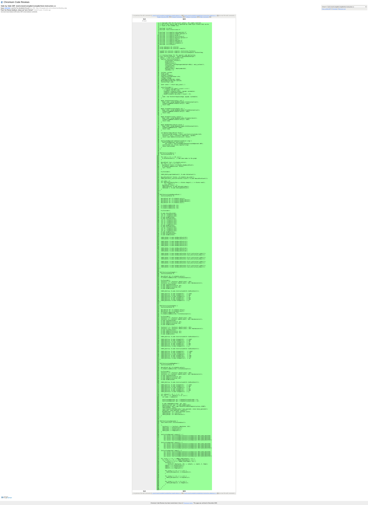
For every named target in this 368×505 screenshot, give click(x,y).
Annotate (334, 9)
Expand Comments (177, 17)
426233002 (7, 8)
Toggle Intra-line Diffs (163, 17)
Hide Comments (204, 17)
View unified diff (326, 9)
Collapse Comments (191, 17)
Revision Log (342, 9)
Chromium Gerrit (188, 503)
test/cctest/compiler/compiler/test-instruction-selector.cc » (200, 15)
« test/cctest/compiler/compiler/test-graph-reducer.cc (166, 15)
